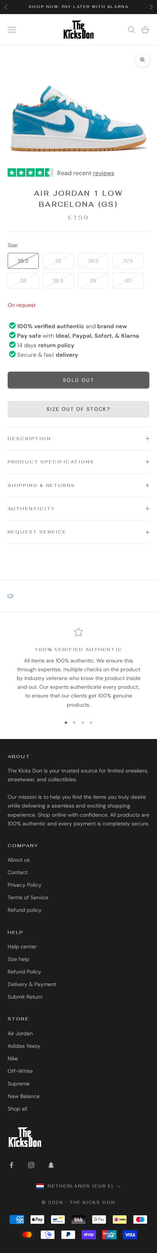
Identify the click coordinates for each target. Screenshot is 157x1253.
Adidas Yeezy (24, 1045)
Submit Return (25, 996)
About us (19, 859)
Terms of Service (28, 897)
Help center (22, 946)
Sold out (78, 380)
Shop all (17, 1108)
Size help (18, 959)
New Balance (24, 1096)
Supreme (19, 1083)
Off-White (20, 1071)
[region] (78, 668)
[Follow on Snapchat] (51, 1165)
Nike (13, 1058)
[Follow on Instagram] (31, 1165)
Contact (17, 872)
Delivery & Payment (32, 984)
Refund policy (25, 910)
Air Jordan (20, 1033)
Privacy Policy (25, 884)
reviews (103, 173)
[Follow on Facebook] (11, 1165)
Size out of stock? (78, 409)
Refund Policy (24, 971)
